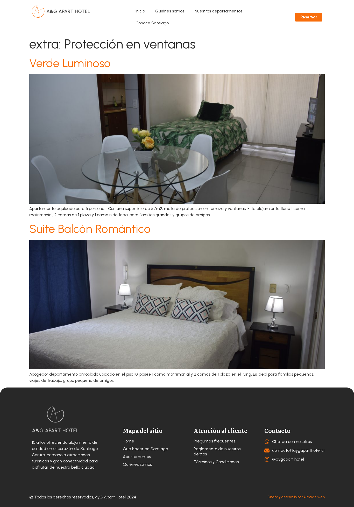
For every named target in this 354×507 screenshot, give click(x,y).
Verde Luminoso (70, 63)
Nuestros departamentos (218, 11)
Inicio (140, 11)
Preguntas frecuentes (214, 441)
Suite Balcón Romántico (90, 229)
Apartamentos (137, 456)
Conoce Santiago (152, 22)
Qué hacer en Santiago (145, 448)
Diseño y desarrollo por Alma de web (296, 497)
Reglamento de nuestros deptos (217, 451)
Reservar (308, 17)
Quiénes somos (169, 11)
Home (128, 441)
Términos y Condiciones (216, 461)
